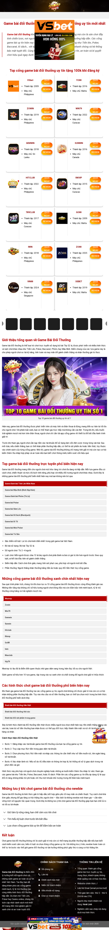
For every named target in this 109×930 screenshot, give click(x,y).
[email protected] (98, 888)
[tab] (54, 483)
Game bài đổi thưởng (18, 34)
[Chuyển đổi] (4, 812)
